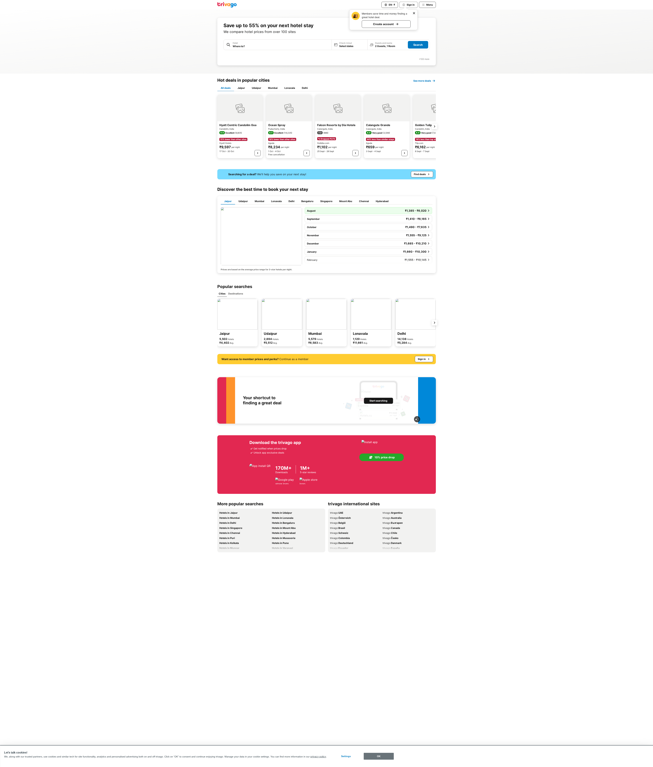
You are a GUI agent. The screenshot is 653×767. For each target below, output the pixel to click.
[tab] (225, 88)
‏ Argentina (393, 512)
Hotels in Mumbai (229, 517)
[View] (258, 153)
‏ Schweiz (339, 532)
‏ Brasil (337, 527)
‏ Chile (390, 532)
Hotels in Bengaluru (283, 522)
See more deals (422, 80)
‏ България (393, 522)
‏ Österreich (340, 517)
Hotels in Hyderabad (284, 532)
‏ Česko (390, 538)
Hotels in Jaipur (228, 512)
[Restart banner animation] (417, 419)
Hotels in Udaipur (282, 512)
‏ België (338, 522)
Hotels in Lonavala (282, 517)
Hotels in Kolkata (229, 543)
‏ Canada (391, 527)
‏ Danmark (392, 543)
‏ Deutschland (341, 543)
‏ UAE (336, 512)
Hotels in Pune (280, 543)
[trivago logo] (227, 5)
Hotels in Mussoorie (283, 538)
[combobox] (281, 46)
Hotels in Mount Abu (284, 527)
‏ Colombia (340, 538)
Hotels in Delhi (227, 522)
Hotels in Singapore (230, 527)
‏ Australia (392, 517)
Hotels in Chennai (229, 532)
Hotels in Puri (227, 538)
